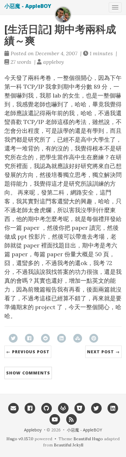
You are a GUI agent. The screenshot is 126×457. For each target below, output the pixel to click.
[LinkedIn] (113, 408)
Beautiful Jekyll (68, 445)
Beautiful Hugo (88, 438)
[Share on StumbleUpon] (77, 338)
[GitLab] (63, 408)
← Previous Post (28, 351)
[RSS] (71, 419)
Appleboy (33, 430)
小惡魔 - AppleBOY (27, 5)
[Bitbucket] (79, 408)
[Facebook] (30, 408)
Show (28, 373)
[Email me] (13, 408)
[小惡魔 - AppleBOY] (63, 14)
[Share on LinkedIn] (61, 338)
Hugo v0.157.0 (19, 438)
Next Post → (103, 351)
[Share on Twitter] (13, 338)
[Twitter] (96, 408)
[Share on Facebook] (29, 338)
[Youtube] (55, 419)
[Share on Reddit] (45, 338)
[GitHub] (46, 408)
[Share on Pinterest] (93, 338)
